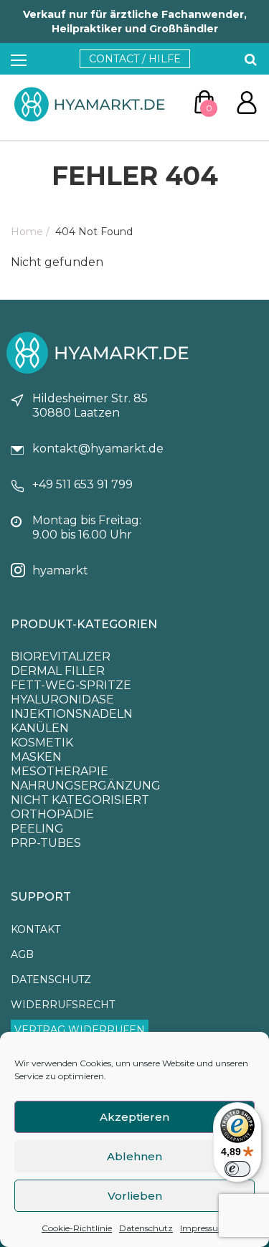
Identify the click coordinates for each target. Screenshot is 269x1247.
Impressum (203, 1228)
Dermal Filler (58, 671)
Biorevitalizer (60, 656)
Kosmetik (42, 742)
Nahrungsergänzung (86, 785)
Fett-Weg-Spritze (71, 685)
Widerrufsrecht (63, 1004)
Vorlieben (135, 1196)
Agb (22, 954)
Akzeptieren (134, 1117)
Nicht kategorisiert (80, 800)
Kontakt (35, 929)
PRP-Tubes (46, 843)
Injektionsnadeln (72, 714)
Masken (36, 757)
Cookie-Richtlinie (77, 1228)
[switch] (237, 1169)
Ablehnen (134, 1156)
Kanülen (40, 728)
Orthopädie (52, 814)
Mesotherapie (59, 771)
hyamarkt (60, 570)
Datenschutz (146, 1228)
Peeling (37, 828)
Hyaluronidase (62, 699)
